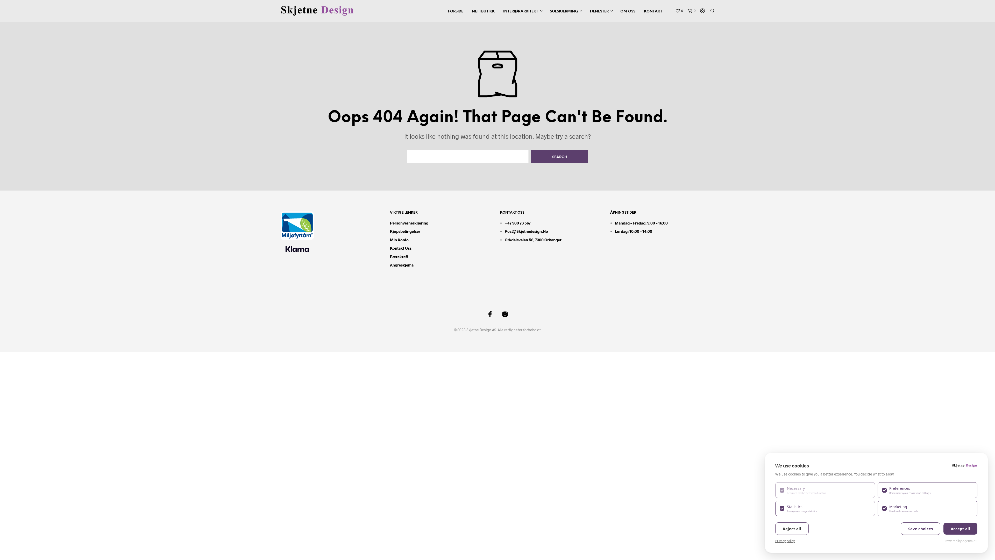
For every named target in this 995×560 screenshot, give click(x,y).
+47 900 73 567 (518, 223)
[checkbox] (825, 490)
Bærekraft (399, 256)
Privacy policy (785, 541)
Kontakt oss (400, 248)
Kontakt (653, 11)
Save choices (920, 528)
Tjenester (599, 11)
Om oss (627, 11)
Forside (455, 11)
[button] (679, 10)
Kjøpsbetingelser (405, 231)
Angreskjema (402, 265)
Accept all (960, 528)
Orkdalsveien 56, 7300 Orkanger (533, 239)
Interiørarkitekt (520, 11)
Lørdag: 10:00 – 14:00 (633, 231)
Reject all (792, 528)
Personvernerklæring (409, 223)
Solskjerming (564, 11)
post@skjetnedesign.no (526, 231)
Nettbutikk (483, 11)
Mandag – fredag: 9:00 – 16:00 (641, 223)
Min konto (399, 239)
